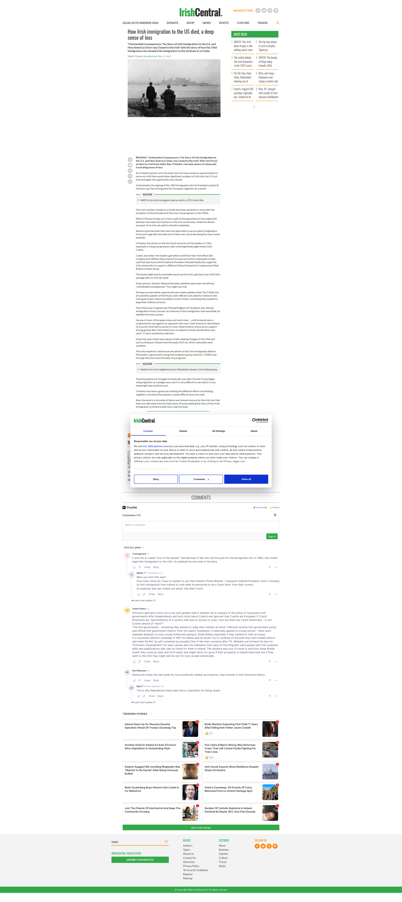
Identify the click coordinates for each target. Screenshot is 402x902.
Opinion (223, 853)
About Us (188, 853)
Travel (222, 862)
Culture (223, 857)
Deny (156, 479)
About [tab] (254, 430)
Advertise (189, 862)
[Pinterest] (275, 10)
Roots (222, 866)
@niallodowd (150, 56)
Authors (187, 845)
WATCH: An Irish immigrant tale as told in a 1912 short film (172, 200)
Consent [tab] (148, 430)
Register (188, 874)
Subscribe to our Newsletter (140, 859)
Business (224, 849)
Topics (186, 849)
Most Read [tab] (240, 34)
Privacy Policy (191, 866)
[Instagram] (269, 10)
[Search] (277, 23)
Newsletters (243, 10)
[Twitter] (263, 10)
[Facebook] (258, 10)
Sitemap (188, 878)
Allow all (246, 479)
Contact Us (189, 857)
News (222, 845)
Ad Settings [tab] (218, 430)
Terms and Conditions (195, 870)
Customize (199, 479)
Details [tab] (183, 430)
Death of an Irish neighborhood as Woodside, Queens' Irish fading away (178, 369)
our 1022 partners (153, 446)
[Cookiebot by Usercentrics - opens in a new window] (254, 420)
